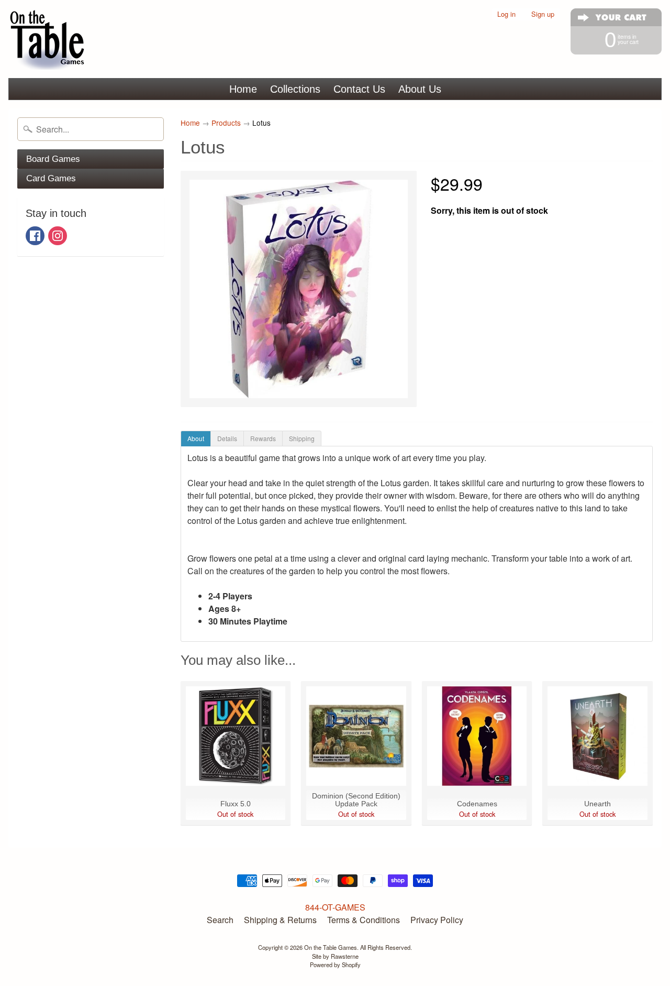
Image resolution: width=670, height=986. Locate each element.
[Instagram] (57, 235)
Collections (295, 89)
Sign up (542, 14)
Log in (506, 14)
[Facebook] (35, 235)
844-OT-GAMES (335, 907)
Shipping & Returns (280, 920)
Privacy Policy (436, 920)
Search (220, 920)
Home (243, 89)
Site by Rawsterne (335, 956)
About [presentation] (195, 438)
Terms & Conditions (363, 920)
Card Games (51, 178)
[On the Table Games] (47, 39)
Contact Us (359, 89)
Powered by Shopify (335, 964)
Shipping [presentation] (302, 438)
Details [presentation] (227, 438)
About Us (419, 89)
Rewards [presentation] (263, 438)
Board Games (53, 159)
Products (226, 122)
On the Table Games (330, 947)
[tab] (196, 438)
